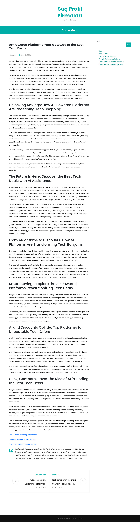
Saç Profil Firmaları (70, 12)
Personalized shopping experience (23, 435)
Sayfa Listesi (104, 54)
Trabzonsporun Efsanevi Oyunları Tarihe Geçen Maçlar (64, 482)
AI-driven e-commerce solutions (22, 439)
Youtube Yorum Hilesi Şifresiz (111, 64)
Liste (100, 51)
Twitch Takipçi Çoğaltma (109, 59)
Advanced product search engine (22, 444)
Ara (98, 41)
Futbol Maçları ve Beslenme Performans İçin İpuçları (35, 482)
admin (14, 55)
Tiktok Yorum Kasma (107, 56)
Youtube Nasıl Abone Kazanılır (111, 61)
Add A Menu (70, 30)
